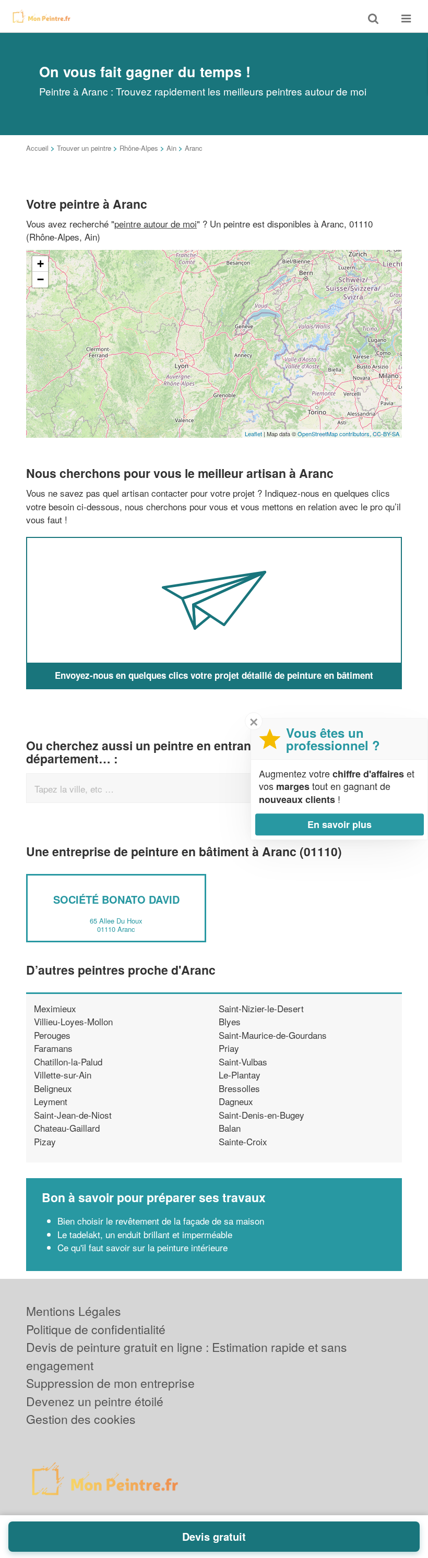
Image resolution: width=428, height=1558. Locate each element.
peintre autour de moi (155, 223)
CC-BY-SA (386, 433)
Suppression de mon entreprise (110, 1383)
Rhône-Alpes (139, 148)
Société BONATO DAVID (116, 899)
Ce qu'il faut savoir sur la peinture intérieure (142, 1247)
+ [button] (40, 263)
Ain (171, 148)
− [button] (40, 279)
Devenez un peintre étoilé (94, 1401)
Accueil (37, 148)
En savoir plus (339, 824)
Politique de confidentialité (95, 1329)
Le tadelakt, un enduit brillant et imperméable (144, 1234)
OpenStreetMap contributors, (335, 433)
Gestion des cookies (81, 1419)
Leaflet (253, 433)
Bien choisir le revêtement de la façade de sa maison (160, 1220)
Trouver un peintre (84, 148)
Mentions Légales (73, 1311)
